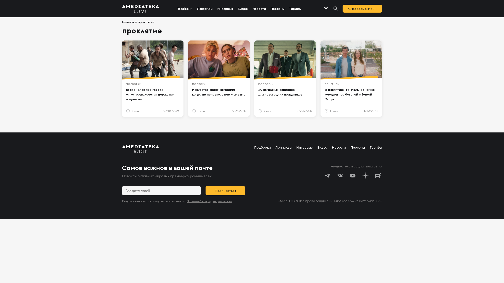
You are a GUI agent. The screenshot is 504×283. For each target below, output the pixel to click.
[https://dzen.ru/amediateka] (365, 176)
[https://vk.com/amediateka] (340, 176)
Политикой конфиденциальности (209, 201)
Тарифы (295, 9)
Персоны (277, 9)
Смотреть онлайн (362, 9)
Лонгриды (205, 9)
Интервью (225, 9)
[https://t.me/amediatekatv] (328, 176)
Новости (259, 9)
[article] (152, 78)
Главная (128, 22)
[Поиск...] (335, 8)
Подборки (184, 9)
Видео (243, 9)
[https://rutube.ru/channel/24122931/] (378, 176)
